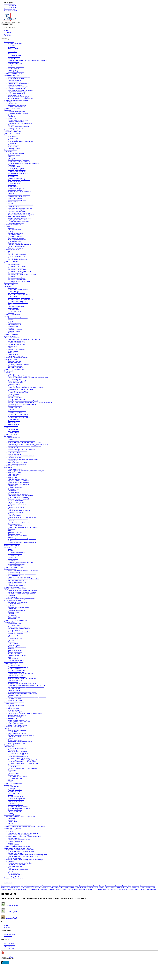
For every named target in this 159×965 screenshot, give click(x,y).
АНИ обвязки (12, 475)
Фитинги (11, 537)
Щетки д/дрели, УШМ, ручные (18, 220)
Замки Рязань (12, 143)
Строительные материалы (12, 600)
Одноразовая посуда (14, 736)
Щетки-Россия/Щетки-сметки (17, 725)
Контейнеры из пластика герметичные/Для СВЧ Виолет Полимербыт (30, 402)
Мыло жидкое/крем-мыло (16, 306)
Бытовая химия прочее (15, 43)
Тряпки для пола (13, 718)
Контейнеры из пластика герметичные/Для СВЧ (23, 401)
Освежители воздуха (14, 82)
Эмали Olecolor (13, 70)
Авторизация (12, 7)
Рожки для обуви (13, 708)
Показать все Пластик (11, 426)
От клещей (11, 820)
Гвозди (10, 549)
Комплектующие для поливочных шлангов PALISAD (25, 442)
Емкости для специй (14, 668)
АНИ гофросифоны (14, 474)
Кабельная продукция (15, 866)
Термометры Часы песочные (17, 647)
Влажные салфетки (14, 575)
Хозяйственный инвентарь (12, 828)
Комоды (10, 231)
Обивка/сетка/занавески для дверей (19, 637)
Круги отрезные (13, 176)
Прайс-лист (8, 32)
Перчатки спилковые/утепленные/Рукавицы (22, 592)
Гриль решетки (12, 731)
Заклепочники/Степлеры (16, 168)
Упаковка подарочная (15, 778)
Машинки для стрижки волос (17, 349)
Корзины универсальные (16, 238)
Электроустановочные (15, 874)
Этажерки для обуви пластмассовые (19, 244)
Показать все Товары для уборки (14, 726)
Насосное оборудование (15, 853)
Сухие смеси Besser (14, 617)
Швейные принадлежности (16, 128)
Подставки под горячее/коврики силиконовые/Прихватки (26, 687)
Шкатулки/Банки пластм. (16, 660)
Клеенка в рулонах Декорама (17, 254)
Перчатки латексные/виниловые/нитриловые (22, 590)
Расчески (11, 125)
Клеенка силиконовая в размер (17, 259)
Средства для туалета (14, 95)
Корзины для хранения (15, 236)
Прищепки (11, 707)
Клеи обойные (12, 52)
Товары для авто (132, 887)
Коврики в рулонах (14, 264)
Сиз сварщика (12, 597)
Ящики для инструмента (16, 223)
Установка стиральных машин (17, 535)
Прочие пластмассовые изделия (18, 416)
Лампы (10, 868)
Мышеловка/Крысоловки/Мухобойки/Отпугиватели (24, 836)
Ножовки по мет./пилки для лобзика (19, 191)
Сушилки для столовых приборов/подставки (22, 692)
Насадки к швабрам (14, 838)
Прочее (10, 584)
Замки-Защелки (13, 146)
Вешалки (11, 228)
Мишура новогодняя (14, 362)
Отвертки (11, 193)
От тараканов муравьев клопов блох (19, 825)
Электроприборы (13, 873)
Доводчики (11, 788)
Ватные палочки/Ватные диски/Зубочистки (22, 574)
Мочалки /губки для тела (16, 580)
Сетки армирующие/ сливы (16, 610)
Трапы (10, 530)
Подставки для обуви (14, 241)
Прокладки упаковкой (15, 515)
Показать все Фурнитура (12, 815)
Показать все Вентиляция (12, 108)
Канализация (12, 490)
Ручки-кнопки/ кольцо (15, 801)
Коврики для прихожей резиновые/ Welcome (22, 274)
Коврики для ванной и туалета (17, 269)
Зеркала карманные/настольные (18, 113)
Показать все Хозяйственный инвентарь (17, 846)
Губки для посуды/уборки (16, 705)
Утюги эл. (11, 352)
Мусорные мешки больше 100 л (18, 753)
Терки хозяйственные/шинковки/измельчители (22, 693)
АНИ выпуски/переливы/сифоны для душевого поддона (26, 471)
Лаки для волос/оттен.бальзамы (18, 303)
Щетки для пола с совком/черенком (19, 722)
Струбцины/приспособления (17, 211)
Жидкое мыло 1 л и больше (16, 293)
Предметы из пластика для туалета (19, 414)
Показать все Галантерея (12, 130)
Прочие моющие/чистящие (16, 88)
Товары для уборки (10, 703)
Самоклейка (12, 608)
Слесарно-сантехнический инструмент (20, 205)
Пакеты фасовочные (14, 765)
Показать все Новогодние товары (14, 369)
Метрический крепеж (15, 324)
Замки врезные (12, 136)
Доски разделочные (14, 665)
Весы (9, 348)
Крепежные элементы (15, 554)
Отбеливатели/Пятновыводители (18, 83)
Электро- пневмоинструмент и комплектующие (19, 849)
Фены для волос (13, 354)
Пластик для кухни (14, 407)
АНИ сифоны (12, 477)
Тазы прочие (12, 422)
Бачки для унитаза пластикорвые (18, 482)
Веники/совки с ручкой (15, 382)
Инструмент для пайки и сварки (18, 173)
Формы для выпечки (14, 695)
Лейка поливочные (14, 447)
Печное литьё (8, 371)
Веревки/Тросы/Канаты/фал (17, 748)
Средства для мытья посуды (17, 92)
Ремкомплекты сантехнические (18, 519)
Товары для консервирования (17, 462)
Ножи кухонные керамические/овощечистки (22, 683)
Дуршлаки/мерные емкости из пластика (20, 389)
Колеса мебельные (14, 793)
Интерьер (7, 226)
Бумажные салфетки (14, 572)
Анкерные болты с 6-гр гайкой (18, 318)
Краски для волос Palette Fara (17, 301)
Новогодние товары (10, 359)
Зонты (10, 115)
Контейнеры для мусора (15, 397)
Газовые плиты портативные (17, 730)
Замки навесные (13, 138)
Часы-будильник (13, 658)
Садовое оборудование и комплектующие (21, 456)
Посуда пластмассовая (15, 412)
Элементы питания (14, 876)
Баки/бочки (11, 374)
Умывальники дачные (15, 653)
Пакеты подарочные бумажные (18, 756)
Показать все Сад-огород (12, 466)
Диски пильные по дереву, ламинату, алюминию (23, 163)
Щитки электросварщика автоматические (17, 848)
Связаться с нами (9, 934)
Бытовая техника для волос (16, 341)
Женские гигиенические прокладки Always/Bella (23, 579)
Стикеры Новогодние (15, 366)
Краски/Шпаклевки (14, 57)
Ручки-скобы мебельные (15, 805)
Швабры (10, 843)
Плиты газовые (13, 351)
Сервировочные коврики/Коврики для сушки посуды (25, 713)
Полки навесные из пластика (17, 411)
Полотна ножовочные (15, 198)
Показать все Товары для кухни (14, 702)
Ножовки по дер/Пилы (15, 190)
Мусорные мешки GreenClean (17, 751)
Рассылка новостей (10, 948)
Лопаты (10, 831)
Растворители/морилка (15, 63)
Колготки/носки (9, 284)
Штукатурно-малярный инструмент (19, 218)
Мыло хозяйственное (14, 80)
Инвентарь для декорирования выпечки (20, 673)
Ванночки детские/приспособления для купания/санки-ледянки (28, 377)
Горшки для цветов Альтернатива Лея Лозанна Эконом (25, 387)
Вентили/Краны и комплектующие (19, 484)
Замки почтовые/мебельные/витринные (20, 141)
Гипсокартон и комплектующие (18, 602)
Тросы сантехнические (15, 532)
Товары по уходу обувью (16, 717)
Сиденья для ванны (14, 524)
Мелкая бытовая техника (12, 338)
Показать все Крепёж (11, 334)
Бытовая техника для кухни (16, 344)
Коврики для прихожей (15, 273)
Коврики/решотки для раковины (18, 494)
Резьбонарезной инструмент (17, 200)
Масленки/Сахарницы (15, 406)
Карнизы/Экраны (13, 492)
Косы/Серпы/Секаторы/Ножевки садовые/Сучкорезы (24, 446)
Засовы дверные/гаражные (16, 552)
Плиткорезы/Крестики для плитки (19, 195)
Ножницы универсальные (16, 121)
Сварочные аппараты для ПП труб (19, 522)
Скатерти (11, 640)
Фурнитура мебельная (15, 810)
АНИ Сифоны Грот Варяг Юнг (18, 479)
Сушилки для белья (14, 645)
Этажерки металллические (16, 246)
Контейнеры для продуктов (16, 399)
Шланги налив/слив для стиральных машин (22, 542)
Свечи (10, 65)
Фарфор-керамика (13, 432)
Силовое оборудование (11, 545)
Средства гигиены (10, 569)
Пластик (7, 372)
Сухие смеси (12, 615)
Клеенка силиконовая (15, 258)
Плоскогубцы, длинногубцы (17, 196)
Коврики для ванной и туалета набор (19, 271)
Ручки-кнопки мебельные (16, 800)
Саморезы (11, 328)
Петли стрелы (12, 560)
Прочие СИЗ (12, 595)
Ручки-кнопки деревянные (16, 798)
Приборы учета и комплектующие (19, 510)
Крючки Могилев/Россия (16, 796)
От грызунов (12, 818)
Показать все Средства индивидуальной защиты (19, 599)
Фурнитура (8, 785)
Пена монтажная (13, 62)
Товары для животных (15, 652)
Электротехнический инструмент (18, 221)
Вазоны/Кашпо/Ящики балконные (19, 376)
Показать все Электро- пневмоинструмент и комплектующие (23, 859)
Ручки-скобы (12, 803)
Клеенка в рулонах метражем (17, 256)
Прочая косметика (14, 309)
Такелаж (10, 333)
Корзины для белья (14, 234)
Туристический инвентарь (16, 743)
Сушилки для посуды (15, 690)
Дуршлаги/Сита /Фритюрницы (18, 667)
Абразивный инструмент (16, 153)
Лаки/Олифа (12, 58)
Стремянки (11, 642)
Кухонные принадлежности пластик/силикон (22, 678)
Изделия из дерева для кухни (17, 670)
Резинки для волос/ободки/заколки (19, 126)
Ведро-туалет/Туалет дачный (17, 381)
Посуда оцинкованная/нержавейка (19, 840)
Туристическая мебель (15, 740)
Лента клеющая (13, 750)
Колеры (10, 53)
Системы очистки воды (15, 638)
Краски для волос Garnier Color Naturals (20, 299)
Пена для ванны (13, 308)
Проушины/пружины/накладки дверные (20, 562)
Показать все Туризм (10, 745)
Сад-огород (8, 436)
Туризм (6, 728)
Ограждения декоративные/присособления (21, 449)
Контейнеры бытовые (15, 630)
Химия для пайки (13, 68)
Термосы (11, 648)
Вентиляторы (12, 103)
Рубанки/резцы (13, 201)
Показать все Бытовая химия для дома (16, 100)
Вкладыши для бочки (15, 437)
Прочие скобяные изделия (16, 564)
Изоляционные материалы (16, 864)
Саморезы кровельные (15, 331)
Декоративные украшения (12, 131)
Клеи (9, 50)
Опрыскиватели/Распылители (17, 451)
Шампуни (11, 313)
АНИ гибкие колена (14, 472)
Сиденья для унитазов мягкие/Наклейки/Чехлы (23, 527)
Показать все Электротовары (13, 878)
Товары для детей (13, 424)
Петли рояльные (13, 559)
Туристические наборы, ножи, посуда (20, 741)
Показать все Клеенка (11, 261)
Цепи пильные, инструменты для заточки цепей (23, 856)
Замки (6, 135)
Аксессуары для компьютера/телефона (20, 863)
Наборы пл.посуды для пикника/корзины (21, 735)
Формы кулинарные (14, 698)
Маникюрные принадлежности (18, 120)
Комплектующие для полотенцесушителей (21, 495)
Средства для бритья (14, 311)
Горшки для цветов (14, 384)
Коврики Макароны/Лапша (16, 278)
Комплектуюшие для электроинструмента (21, 851)
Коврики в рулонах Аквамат (17, 266)
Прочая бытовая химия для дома (18, 87)
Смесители (11, 529)
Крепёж (6, 316)
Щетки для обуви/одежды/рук (17, 720)
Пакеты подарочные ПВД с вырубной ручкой (22, 760)
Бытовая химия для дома (12, 75)
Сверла (10, 203)
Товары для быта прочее (15, 650)
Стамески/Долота (13, 206)
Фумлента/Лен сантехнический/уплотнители (22, 539)
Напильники (12, 185)
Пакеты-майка (12, 766)
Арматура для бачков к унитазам (18, 480)
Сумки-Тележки (13, 643)
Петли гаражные (13, 555)
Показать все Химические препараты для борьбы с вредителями (24, 826)
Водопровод (12, 485)
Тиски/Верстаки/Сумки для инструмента (21, 215)
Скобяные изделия (10, 547)
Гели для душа (12, 288)
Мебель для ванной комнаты (17, 504)
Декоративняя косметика (12, 133)
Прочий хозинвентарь (15, 841)
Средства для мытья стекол (16, 93)
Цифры (10, 813)
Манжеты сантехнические (16, 502)
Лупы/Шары (12, 118)
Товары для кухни (10, 663)
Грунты (10, 439)
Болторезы (11, 158)
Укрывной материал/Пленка (17, 464)
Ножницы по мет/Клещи (16, 188)
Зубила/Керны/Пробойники (16, 170)
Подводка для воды (14, 509)
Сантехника (8, 467)
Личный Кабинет (9, 943)
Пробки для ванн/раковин (16, 512)
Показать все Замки (10, 150)
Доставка (7, 34)
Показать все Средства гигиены (14, 587)
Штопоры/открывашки (15, 700)
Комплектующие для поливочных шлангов (21, 441)
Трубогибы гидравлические (17, 216)
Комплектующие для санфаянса (18, 497)
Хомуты (10, 540)
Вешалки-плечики (14, 625)
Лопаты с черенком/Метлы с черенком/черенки (23, 833)
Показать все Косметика (12, 314)
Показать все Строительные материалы (16, 620)
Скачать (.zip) (11, 918)
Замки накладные (13, 140)
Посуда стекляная (13, 431)
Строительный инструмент (16, 210)
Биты (9, 156)
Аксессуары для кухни (15, 623)
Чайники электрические (15, 356)
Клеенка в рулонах (14, 253)
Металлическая (13, 429)
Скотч (10, 771)
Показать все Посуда (10, 434)
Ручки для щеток (13, 710)
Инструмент (8, 151)
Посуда (6, 427)
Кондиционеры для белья (16, 78)
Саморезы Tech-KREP (15, 329)
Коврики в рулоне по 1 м (16, 268)
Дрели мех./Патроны (14, 166)
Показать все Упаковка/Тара (13, 783)
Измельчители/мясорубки (16, 672)
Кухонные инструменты (15, 675)
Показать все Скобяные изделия (14, 567)
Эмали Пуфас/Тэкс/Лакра (16, 72)
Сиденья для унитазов (15, 525)
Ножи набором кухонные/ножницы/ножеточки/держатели (26, 685)
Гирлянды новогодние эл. (16, 361)
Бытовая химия (9, 42)
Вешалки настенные (14, 229)
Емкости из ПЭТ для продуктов (18, 392)
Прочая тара (12, 770)
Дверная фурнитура (14, 786)
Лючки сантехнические (15, 500)
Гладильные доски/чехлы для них (18, 627)
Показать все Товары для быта (13, 662)
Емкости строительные (15, 603)
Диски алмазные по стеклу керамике (19, 161)
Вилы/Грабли (12, 830)
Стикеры (11, 613)
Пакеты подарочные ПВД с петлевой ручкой (22, 761)
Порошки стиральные (15, 85)
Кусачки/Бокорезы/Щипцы (16, 178)
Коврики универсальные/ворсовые (19, 281)
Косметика (7, 286)
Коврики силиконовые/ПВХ (17, 279)
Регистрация (12, 5)
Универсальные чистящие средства (19, 97)
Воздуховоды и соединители (17, 105)
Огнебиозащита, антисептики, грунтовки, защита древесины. (27, 60)
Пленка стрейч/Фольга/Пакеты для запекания (22, 768)
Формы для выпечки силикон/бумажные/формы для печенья (27, 697)
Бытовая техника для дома (16, 343)
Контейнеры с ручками (15, 233)
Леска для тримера (10, 336)
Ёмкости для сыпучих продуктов (18, 391)
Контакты (7, 35)
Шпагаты (11, 781)
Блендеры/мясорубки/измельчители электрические (24, 339)
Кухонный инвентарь (15, 680)
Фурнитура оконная (14, 811)
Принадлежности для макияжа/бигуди (20, 123)
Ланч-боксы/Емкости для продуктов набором (22, 404)
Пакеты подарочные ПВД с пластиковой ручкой (23, 763)
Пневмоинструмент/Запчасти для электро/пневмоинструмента (27, 854)
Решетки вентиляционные (16, 106)
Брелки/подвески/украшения (17, 111)
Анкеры (10, 319)
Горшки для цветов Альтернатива (18, 386)
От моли (10, 823)
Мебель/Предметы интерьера (17, 239)
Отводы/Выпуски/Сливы (16, 507)
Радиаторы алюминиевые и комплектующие (22, 517)
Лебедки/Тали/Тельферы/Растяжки (19, 180)
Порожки (11, 605)
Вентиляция (8, 102)
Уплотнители (12, 618)
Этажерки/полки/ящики (15, 248)
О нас (6, 30)
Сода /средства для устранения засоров (20, 90)
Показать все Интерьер (11, 249)
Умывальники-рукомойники (17, 655)
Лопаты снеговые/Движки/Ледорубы (19, 835)
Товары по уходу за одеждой (17, 715)
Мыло (10, 304)
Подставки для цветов (15, 243)
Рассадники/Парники (15, 454)
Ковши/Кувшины (13, 396)
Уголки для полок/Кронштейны (18, 806)
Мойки (10, 505)
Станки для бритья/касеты (16, 585)
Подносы (11, 409)
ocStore (10, 957)
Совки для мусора (13, 419)
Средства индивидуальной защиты (15, 589)
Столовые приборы (14, 688)
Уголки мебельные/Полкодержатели (19, 808)
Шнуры (10, 780)
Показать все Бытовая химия (13, 73)
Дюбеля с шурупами (14, 323)
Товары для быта (9, 622)
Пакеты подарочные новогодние (18, 364)
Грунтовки (11, 47)
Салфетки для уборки (15, 712)
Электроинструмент (14, 858)
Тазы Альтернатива (14, 421)
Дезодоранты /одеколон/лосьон (18, 289)
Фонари (10, 871)
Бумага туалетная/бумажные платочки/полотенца (23, 570)
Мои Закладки (8, 946)
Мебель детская (13, 635)
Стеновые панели (13, 612)
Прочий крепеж (13, 326)
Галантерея (7, 110)
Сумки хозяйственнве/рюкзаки (18, 776)
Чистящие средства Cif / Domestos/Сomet (20, 98)
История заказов (9, 945)
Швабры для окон (13, 845)
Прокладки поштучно (15, 514)
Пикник (10, 738)
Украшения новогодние (15, 367)
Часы (9, 657)
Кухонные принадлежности (16, 677)
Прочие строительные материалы (18, 607)
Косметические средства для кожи (19, 298)
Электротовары (9, 861)
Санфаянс (11, 520)
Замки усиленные (13, 145)
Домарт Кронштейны (15, 790)
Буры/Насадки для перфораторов (18, 160)
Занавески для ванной (15, 487)
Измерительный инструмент (17, 171)
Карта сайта (8, 936)
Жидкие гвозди (13, 48)
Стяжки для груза (13, 775)
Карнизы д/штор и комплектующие (19, 628)
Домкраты (11, 165)
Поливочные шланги (14, 452)
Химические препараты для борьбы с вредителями (20, 816)
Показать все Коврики (11, 283)
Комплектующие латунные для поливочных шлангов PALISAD (28, 444)
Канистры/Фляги (13, 394)
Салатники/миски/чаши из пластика (19, 417)
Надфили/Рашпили (14, 183)
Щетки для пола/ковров (15, 723)
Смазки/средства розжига (16, 67)
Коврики (7, 263)
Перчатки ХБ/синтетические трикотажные (21, 594)
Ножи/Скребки (13, 186)
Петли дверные (13, 557)
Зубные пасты (12, 296)
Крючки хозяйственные (15, 633)
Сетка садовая (12, 461)
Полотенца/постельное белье (17, 582)
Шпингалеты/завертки (15, 565)
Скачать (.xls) (11, 912)
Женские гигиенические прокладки (19, 577)
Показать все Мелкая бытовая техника (16, 357)
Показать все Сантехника (12, 544)
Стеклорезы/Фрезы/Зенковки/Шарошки (20, 208)
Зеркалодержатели (14, 791)
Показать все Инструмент (12, 225)
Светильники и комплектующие (18, 869)
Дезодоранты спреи (14, 291)
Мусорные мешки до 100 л (16, 755)
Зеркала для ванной (14, 489)
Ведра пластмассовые (15, 379)
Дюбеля (10, 321)
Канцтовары (12, 116)
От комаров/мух (13, 821)
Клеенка (7, 251)
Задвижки (11, 550)
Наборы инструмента (15, 181)
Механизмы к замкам (14, 148)
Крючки (10, 795)
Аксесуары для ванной (15, 469)
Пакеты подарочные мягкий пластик (19, 758)
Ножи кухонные (13, 682)
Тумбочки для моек (14, 534)
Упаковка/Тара (9, 746)
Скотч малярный (13, 773)
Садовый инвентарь (14, 457)
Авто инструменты (14, 155)
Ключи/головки (13, 175)
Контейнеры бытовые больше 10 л (19, 632)
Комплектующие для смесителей (18, 499)
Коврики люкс (12, 276)
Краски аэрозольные (14, 55)
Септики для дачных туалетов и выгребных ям (23, 459)
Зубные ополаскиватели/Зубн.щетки (19, 294)
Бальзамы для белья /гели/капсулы (19, 77)
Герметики (11, 45)
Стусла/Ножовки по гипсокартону (19, 213)
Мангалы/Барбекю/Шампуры (17, 733)
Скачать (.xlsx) (12, 905)
